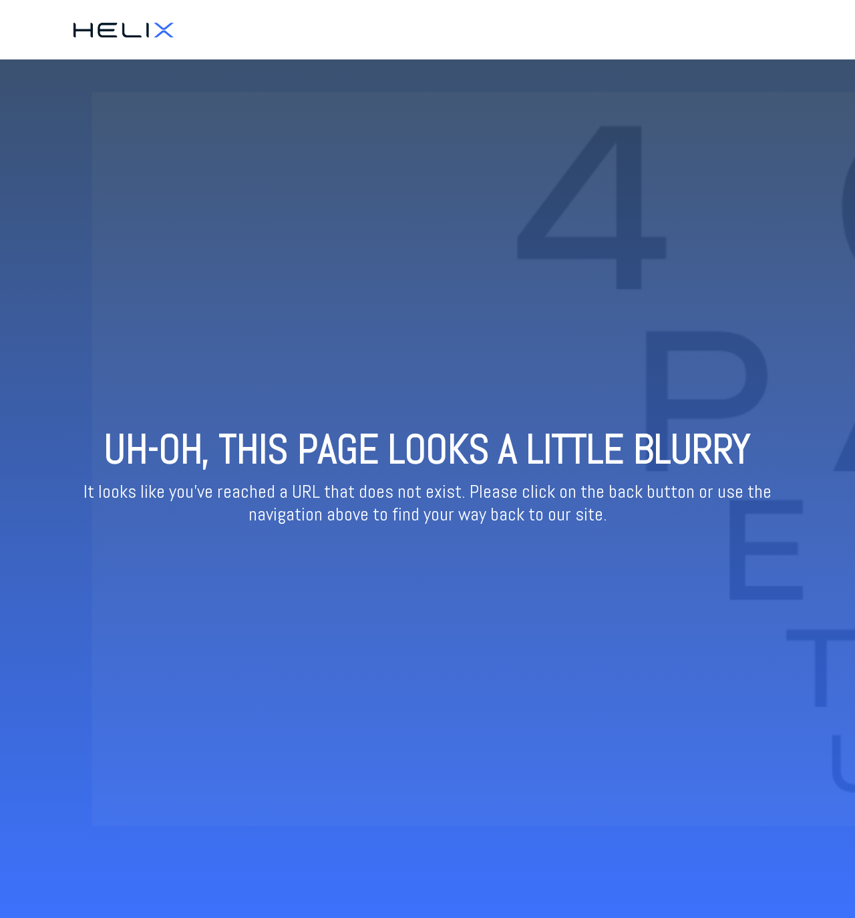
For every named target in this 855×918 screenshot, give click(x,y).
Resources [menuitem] (771, 29)
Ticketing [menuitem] (715, 29)
